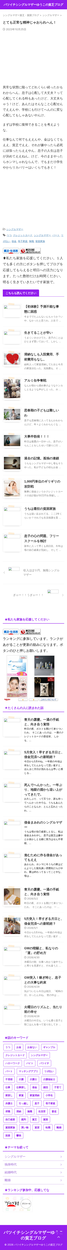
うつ (9, 235)
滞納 (18, 1111)
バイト (29, 1063)
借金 (14, 241)
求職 (7, 1111)
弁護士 (9, 1103)
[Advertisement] (33, 59)
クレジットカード (22, 235)
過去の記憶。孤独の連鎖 (41, 458)
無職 (31, 241)
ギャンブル (49, 1047)
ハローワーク (12, 1063)
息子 (37, 1103)
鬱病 (18, 1135)
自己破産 (10, 1119)
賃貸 (37, 1127)
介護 (21, 1079)
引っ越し (23, 1103)
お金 (18, 1047)
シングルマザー (14, 229)
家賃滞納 (34, 1095)
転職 (48, 1127)
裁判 (23, 1119)
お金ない (32, 1047)
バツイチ (44, 1063)
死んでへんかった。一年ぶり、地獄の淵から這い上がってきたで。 (43, 789)
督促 (54, 1111)
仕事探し (21, 1087)
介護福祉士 (49, 1079)
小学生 (49, 1095)
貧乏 (34, 1119)
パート (56, 235)
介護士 (33, 1079)
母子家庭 (23, 241)
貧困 (45, 1119)
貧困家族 (40, 241)
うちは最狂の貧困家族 (40, 508)
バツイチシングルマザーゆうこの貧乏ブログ (33, 4)
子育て (57, 1087)
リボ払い (49, 1071)
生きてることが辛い (38, 332)
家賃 (21, 1095)
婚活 (45, 1087)
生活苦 (42, 1111)
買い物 (24, 1127)
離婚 (59, 1127)
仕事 (7, 1087)
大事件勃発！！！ (37, 436)
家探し (9, 1095)
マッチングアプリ (28, 1071)
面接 (7, 1135)
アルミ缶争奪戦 (35, 380)
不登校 (9, 1079)
